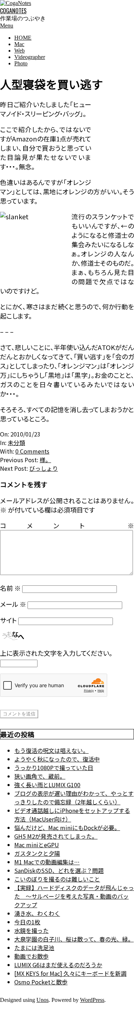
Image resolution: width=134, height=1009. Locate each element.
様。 (45, 459)
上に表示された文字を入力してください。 (56, 653)
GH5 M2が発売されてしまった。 (56, 836)
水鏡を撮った (31, 930)
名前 (10, 588)
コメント (67, 525)
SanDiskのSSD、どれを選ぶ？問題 (59, 870)
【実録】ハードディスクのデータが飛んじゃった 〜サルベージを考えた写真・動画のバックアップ (74, 896)
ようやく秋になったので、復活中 (57, 759)
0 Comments (32, 451)
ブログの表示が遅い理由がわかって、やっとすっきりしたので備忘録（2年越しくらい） (74, 797)
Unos (42, 1000)
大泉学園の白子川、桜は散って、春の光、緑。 (74, 939)
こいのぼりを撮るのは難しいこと (57, 879)
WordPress (92, 1000)
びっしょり (43, 468)
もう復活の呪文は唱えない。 (51, 750)
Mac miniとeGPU (36, 844)
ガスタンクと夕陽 (37, 853)
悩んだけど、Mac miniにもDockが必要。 (67, 827)
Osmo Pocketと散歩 (41, 982)
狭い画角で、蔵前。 (39, 776)
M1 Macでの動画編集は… (47, 862)
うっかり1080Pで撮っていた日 (53, 767)
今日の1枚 (27, 922)
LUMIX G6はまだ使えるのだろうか (58, 964)
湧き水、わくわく (37, 913)
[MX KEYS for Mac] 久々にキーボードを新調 (70, 973)
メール (13, 604)
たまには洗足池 (34, 947)
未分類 (16, 442)
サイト (8, 620)
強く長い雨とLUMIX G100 (47, 784)
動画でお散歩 (31, 956)
